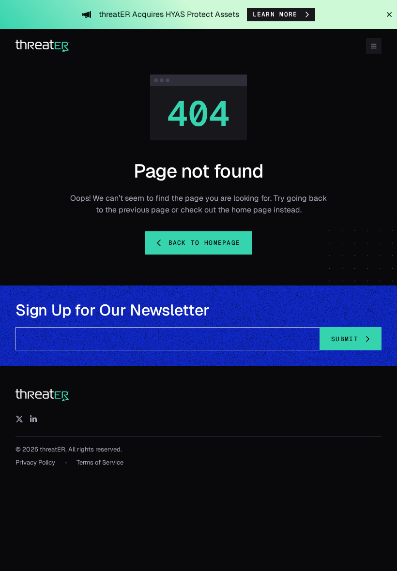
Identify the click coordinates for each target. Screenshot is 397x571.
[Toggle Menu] (374, 46)
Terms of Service (99, 462)
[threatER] (42, 395)
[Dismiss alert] (389, 14)
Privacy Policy (35, 462)
